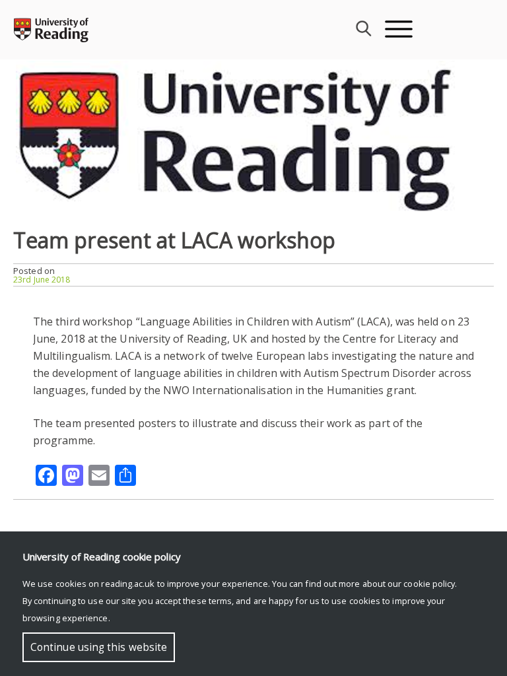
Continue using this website (98, 647)
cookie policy (429, 584)
